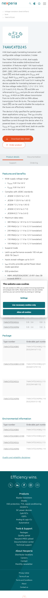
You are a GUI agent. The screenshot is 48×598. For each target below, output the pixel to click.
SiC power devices (24, 510)
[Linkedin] (17, 485)
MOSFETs (24, 507)
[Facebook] (24, 485)
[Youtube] (37, 485)
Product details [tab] (12, 157)
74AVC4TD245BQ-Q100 (13, 364)
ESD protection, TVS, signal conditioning (24, 504)
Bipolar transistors (24, 498)
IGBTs (24, 516)
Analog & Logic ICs (24, 519)
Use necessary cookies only (24, 305)
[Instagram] (30, 485)
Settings (24, 298)
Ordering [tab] (34, 163)
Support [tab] (12, 163)
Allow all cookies (24, 312)
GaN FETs (24, 513)
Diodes (24, 501)
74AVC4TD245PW (11, 327)
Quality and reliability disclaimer (16, 457)
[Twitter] (10, 485)
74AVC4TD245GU (11, 322)
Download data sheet (20, 139)
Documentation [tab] (34, 157)
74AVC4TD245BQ (11, 346)
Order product (15, 145)
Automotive (24, 523)
